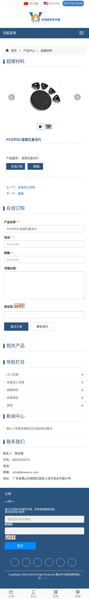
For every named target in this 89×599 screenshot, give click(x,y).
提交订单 (16, 326)
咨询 (56, 596)
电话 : (9, 237)
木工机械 (12, 374)
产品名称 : (12, 222)
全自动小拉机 (26, 187)
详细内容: (10, 268)
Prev (11, 97)
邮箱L (36, 166)
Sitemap (46, 578)
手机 (33, 596)
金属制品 (12, 397)
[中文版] (31, 3)
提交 (20, 546)
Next (77, 97)
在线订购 (17, 166)
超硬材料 (46, 50)
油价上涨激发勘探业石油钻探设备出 (29, 428)
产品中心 (29, 50)
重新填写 (42, 326)
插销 (21, 193)
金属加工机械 (15, 382)
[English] (52, 3)
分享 (11, 596)
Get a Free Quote (73, 3)
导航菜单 (9, 33)
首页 (14, 50)
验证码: (9, 306)
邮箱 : (9, 253)
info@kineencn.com (25, 472)
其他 (10, 405)
